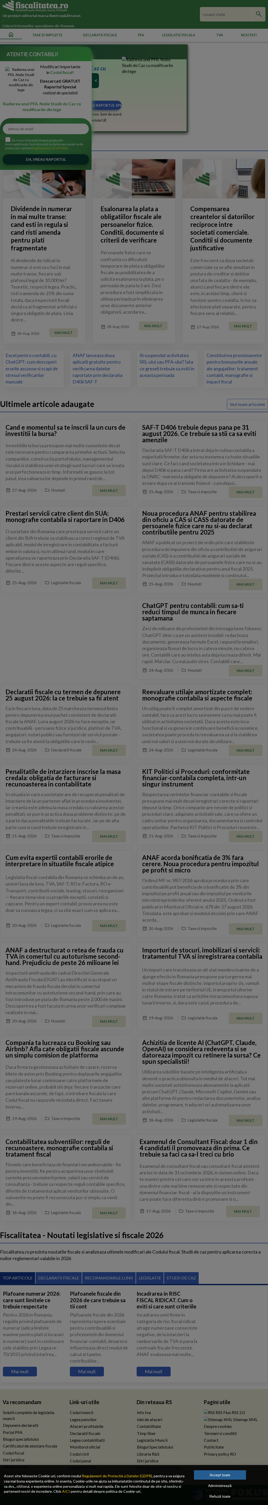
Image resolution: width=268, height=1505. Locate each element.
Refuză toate (220, 1496)
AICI (66, 1491)
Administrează (220, 1486)
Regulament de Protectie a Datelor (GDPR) (117, 1476)
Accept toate (220, 1475)
